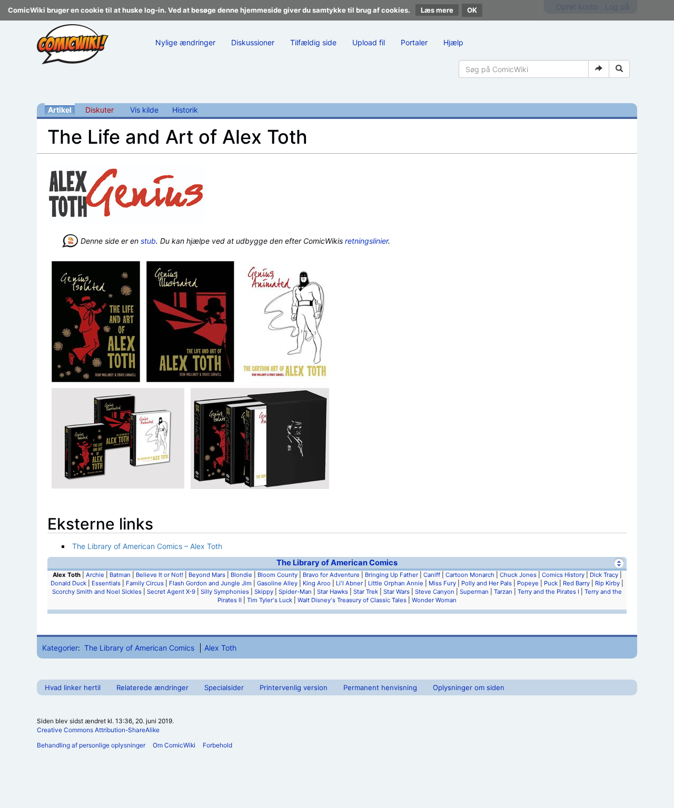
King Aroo (317, 583)
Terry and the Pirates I (548, 591)
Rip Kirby (607, 583)
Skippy (263, 591)
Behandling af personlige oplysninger (91, 745)
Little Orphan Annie (395, 583)
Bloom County (277, 574)
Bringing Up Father (391, 574)
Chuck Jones (518, 574)
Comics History (563, 574)
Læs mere (437, 10)
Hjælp (453, 42)
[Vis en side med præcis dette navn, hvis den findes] (598, 69)
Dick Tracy (604, 574)
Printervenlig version (294, 687)
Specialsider (224, 687)
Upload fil (368, 42)
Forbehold (217, 745)
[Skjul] (619, 563)
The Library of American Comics (337, 562)
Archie (95, 574)
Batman (120, 574)
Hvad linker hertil (73, 687)
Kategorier (60, 647)
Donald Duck (68, 583)
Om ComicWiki (174, 745)
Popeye (528, 583)
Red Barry (576, 583)
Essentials (106, 583)
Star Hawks (332, 591)
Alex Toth (220, 647)
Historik (185, 109)
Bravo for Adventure (331, 574)
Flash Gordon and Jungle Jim (210, 583)
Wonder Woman (434, 600)
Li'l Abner (349, 583)
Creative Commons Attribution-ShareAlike (98, 730)
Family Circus (145, 583)
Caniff (431, 574)
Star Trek (365, 591)
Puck (551, 583)
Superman (474, 591)
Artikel (60, 109)
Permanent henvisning (380, 687)
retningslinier (366, 240)
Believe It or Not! (159, 574)
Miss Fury (442, 583)
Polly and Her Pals (486, 583)
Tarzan (503, 591)
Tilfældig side (313, 42)
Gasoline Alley (277, 583)
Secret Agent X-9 (171, 591)
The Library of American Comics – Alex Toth (147, 546)
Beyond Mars (207, 574)
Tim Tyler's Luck (269, 600)
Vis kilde (144, 109)
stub (148, 240)
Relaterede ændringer (152, 687)
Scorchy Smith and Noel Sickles (97, 591)
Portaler (414, 42)
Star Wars (396, 591)
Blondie (241, 574)
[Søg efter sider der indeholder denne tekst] (619, 69)
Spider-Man (295, 591)
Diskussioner (252, 42)
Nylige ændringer (185, 42)
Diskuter (99, 109)
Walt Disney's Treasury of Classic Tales (352, 600)
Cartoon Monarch (469, 574)
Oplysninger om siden (468, 687)
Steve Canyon (434, 591)
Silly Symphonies (225, 591)
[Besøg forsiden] (72, 44)
